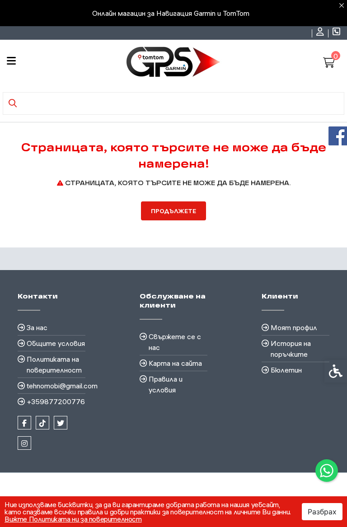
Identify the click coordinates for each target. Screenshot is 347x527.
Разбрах (322, 511)
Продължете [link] (173, 211)
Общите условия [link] (56, 343)
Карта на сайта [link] (175, 363)
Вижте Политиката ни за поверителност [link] (73, 518)
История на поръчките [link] (291, 349)
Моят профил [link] (294, 327)
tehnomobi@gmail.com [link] (56, 385)
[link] (326, 470)
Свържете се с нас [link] (175, 342)
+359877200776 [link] (56, 401)
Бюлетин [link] (286, 369)
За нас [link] (37, 327)
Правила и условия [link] (166, 384)
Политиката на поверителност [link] (54, 364)
